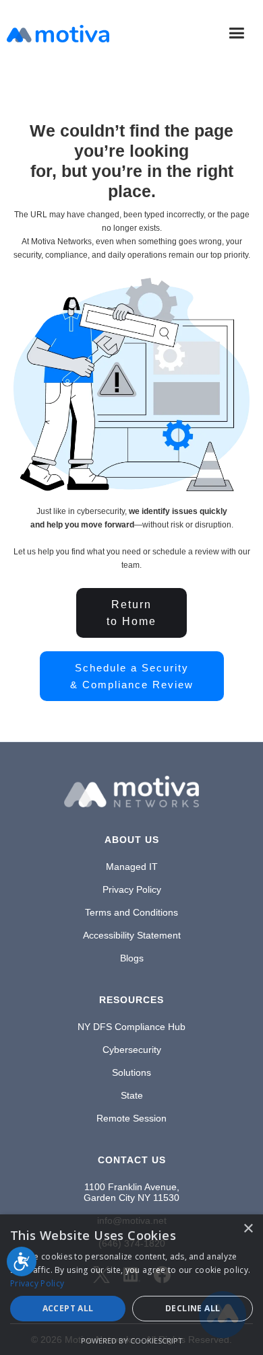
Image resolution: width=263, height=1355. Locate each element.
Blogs (132, 958)
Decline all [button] (192, 1308)
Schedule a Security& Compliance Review (132, 676)
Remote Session (131, 1118)
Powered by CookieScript (132, 1340)
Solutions (131, 1072)
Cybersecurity (132, 1049)
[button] (236, 33)
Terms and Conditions (131, 912)
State (132, 1095)
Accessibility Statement (132, 935)
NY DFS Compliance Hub (131, 1026)
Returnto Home (131, 613)
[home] (58, 33)
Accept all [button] (68, 1308)
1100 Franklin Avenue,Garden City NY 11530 (131, 1192)
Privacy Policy (132, 889)
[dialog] (131, 1284)
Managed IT (132, 866)
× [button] (248, 1229)
